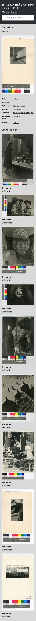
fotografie (16, 106)
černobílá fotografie (27, 113)
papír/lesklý (17, 109)
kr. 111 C (16, 123)
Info (7, 12)
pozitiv (23, 106)
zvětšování (16, 113)
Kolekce (14, 12)
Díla (3, 12)
